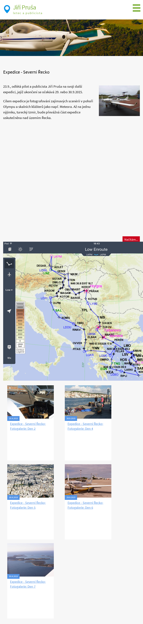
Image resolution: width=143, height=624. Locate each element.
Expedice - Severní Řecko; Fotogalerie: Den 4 (85, 426)
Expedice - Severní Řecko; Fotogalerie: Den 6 (85, 505)
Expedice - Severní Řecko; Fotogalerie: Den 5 (28, 505)
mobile (137, 8)
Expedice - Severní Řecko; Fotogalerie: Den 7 (28, 584)
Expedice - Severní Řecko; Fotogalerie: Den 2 (28, 426)
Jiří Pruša (24, 7)
